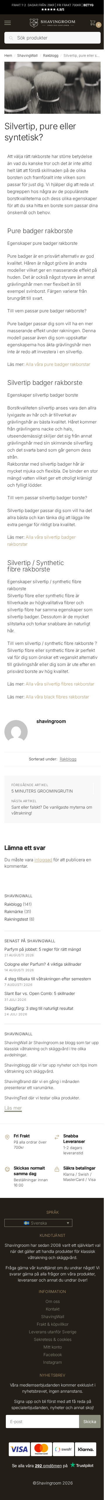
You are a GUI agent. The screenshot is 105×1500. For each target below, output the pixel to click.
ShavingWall (27, 55)
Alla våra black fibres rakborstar (57, 697)
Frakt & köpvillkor (53, 1324)
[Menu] (13, 23)
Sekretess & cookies (52, 1339)
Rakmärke (13, 911)
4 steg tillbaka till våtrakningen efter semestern (47, 978)
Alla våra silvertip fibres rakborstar (60, 684)
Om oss (53, 1301)
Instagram (52, 1362)
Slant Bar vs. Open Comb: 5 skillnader (39, 993)
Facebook (52, 1354)
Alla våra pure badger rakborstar (58, 364)
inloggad (43, 859)
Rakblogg (50, 55)
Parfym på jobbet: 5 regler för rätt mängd (42, 949)
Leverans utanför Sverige (52, 1331)
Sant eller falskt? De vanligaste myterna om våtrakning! (51, 810)
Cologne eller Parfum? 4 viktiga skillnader (42, 964)
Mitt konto (52, 1346)
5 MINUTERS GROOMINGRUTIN (42, 790)
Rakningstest (16, 919)
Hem (8, 55)
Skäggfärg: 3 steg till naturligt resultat (38, 1008)
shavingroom (51, 721)
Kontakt (53, 1308)
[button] (94, 23)
